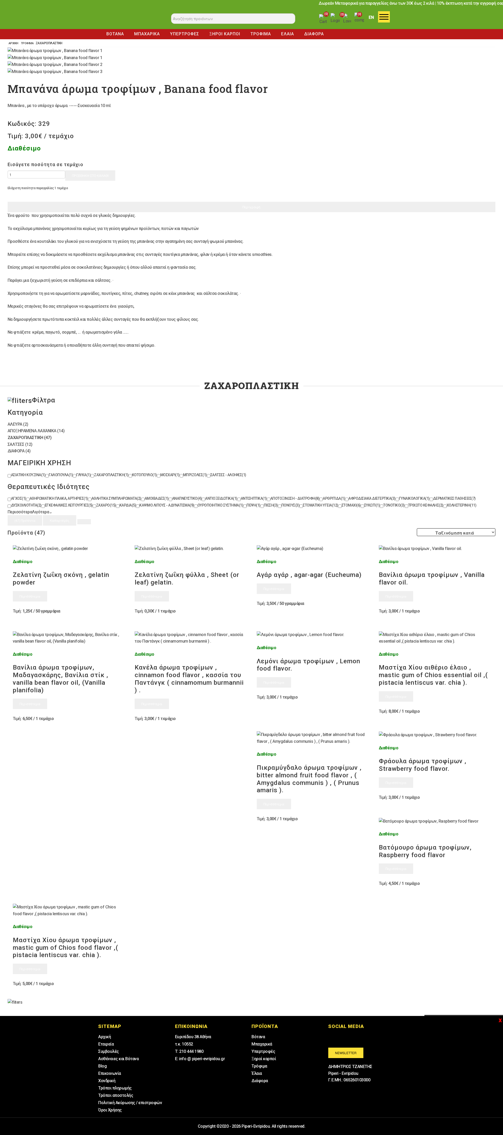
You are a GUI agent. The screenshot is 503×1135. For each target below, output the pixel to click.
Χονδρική (106, 1080)
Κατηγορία (25, 412)
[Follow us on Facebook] (335, 1037)
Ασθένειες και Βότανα (118, 1058)
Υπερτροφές (263, 1051)
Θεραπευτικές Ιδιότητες (49, 486)
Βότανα (258, 1036)
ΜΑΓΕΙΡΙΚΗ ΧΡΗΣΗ (39, 462)
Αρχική (104, 1036)
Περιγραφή (251, 207)
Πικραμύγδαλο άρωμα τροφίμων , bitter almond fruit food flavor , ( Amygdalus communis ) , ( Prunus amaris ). (309, 779)
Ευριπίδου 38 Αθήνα (193, 1036)
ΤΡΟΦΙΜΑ (260, 33)
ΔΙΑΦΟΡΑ (314, 33)
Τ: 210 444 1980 (189, 1051)
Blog (102, 1066)
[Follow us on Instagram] (350, 1037)
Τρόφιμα (259, 1066)
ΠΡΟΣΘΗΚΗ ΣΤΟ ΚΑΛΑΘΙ (90, 175)
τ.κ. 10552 (184, 1044)
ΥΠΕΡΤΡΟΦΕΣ (184, 33)
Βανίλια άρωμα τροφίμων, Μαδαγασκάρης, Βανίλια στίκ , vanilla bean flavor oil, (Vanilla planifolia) (60, 679)
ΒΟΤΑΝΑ (115, 33)
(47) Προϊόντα (24, 520)
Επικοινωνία (109, 1073)
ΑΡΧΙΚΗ (13, 43)
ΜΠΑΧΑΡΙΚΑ (147, 33)
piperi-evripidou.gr (123, 20)
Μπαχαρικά (262, 1044)
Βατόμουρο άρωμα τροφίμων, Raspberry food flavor (425, 851)
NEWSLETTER (346, 1052)
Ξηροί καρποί (264, 1058)
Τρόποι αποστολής (115, 1095)
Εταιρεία (106, 1044)
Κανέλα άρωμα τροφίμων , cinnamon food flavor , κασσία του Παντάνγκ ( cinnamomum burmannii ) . (189, 679)
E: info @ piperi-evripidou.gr (200, 1058)
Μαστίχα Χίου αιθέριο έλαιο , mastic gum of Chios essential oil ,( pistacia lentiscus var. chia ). (433, 675)
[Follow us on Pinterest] (364, 1037)
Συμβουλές (108, 1051)
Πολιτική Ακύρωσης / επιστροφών (130, 1102)
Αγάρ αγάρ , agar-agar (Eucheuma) (309, 574)
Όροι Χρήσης (110, 1110)
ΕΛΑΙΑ (287, 33)
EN (371, 17)
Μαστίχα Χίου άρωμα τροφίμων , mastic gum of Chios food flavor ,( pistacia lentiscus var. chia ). (65, 947)
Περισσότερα (30, 596)
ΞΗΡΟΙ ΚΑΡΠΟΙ (224, 33)
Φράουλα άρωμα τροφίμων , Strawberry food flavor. (422, 764)
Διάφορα (260, 1080)
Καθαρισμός (59, 520)
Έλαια (257, 1073)
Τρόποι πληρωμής (115, 1088)
